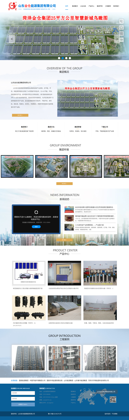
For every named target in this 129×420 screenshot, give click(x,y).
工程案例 (108, 6)
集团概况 (75, 6)
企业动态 (83, 6)
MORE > (20, 115)
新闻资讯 (73, 394)
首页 (66, 6)
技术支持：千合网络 (111, 414)
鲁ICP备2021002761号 (54, 414)
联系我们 (116, 6)
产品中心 (91, 6)
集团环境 (99, 6)
